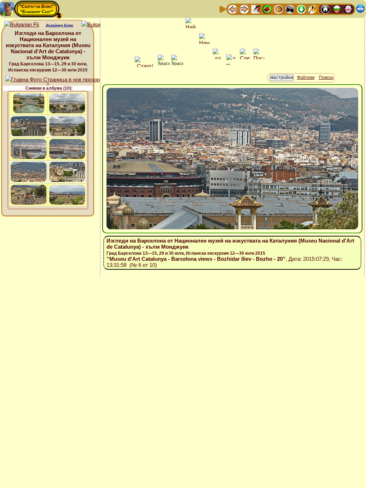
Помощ (326, 77)
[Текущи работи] (278, 9)
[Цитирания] (267, 9)
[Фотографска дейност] (290, 9)
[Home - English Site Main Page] (348, 9)
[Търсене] (312, 9)
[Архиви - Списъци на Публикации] (255, 9)
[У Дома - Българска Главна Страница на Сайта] (336, 9)
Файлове (306, 77)
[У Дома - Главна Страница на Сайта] (325, 9)
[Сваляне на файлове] (301, 9)
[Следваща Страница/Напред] (244, 9)
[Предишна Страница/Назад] (232, 9)
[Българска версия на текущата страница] (99, 24)
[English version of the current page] (22, 24)
